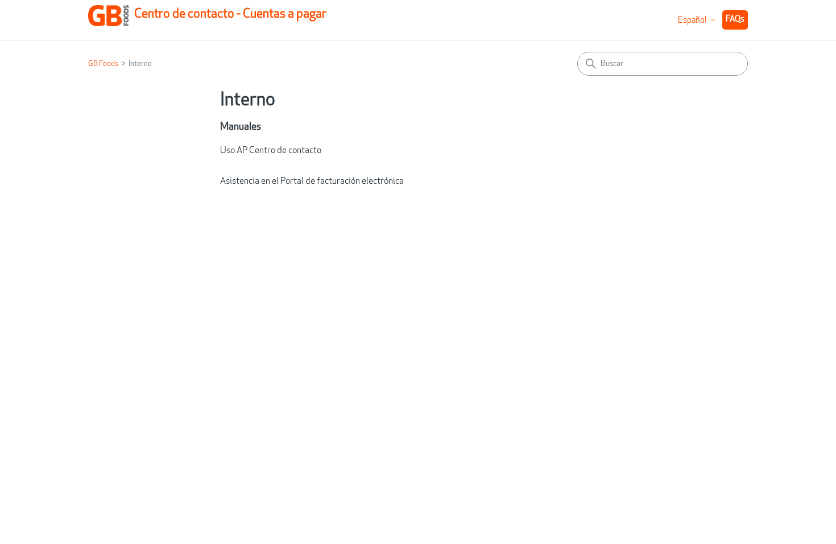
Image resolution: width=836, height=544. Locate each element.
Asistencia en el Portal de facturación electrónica (312, 181)
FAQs (735, 19)
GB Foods (103, 64)
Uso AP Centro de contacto (270, 150)
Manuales (240, 127)
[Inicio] (108, 19)
